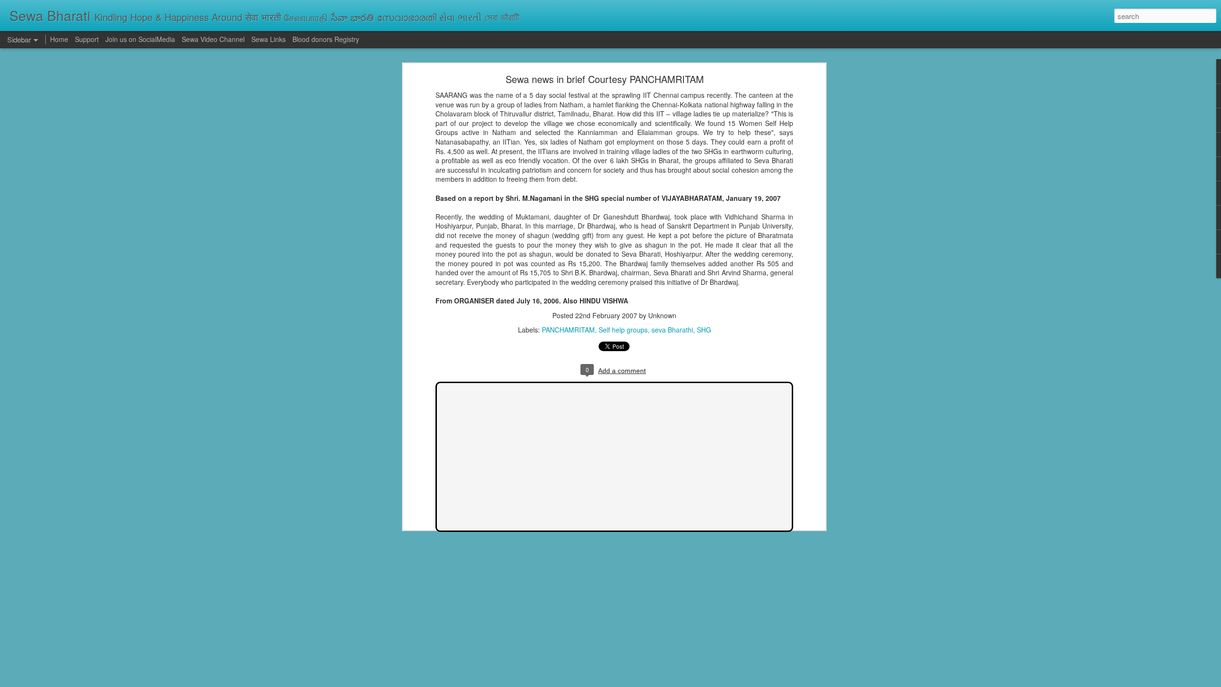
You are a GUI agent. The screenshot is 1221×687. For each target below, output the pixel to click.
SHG (704, 329)
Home (59, 39)
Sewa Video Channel (213, 39)
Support (87, 39)
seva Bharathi (672, 329)
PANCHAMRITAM (568, 329)
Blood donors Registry (325, 39)
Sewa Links (269, 39)
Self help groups (623, 329)
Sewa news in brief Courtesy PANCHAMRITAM (605, 79)
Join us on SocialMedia (140, 39)
